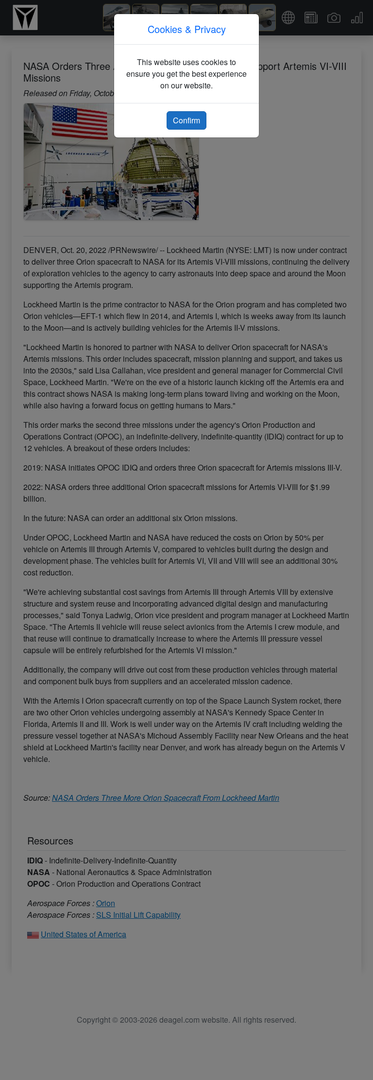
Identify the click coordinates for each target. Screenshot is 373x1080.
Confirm (186, 120)
